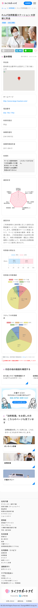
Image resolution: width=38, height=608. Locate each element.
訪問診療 (4, 553)
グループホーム (6, 525)
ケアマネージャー (6, 514)
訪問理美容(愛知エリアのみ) (10, 546)
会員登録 (28, 3)
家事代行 (4, 536)
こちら (23, 357)
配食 (2, 541)
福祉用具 (4, 509)
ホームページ (9, 50)
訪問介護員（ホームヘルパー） (11, 506)
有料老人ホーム (6, 578)
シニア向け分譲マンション (9, 580)
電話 (20, 50)
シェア (29, 50)
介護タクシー (5, 544)
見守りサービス (6, 569)
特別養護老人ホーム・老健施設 (11, 583)
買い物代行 (4, 539)
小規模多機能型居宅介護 (8, 527)
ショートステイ (6, 516)
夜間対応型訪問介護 (7, 511)
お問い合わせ (10, 601)
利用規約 (29, 601)
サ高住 (3, 576)
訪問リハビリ (5, 560)
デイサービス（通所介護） (9, 504)
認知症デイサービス (7, 523)
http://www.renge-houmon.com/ (15, 101)
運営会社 (20, 601)
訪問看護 (4, 555)
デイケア (4, 558)
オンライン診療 (6, 562)
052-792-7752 (8, 113)
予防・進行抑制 (6, 530)
